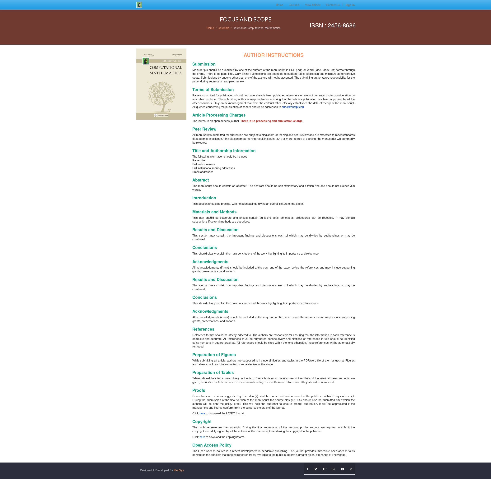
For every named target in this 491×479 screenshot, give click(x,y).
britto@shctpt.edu (293, 106)
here (202, 413)
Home (210, 28)
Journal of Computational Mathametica (257, 28)
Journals (224, 28)
